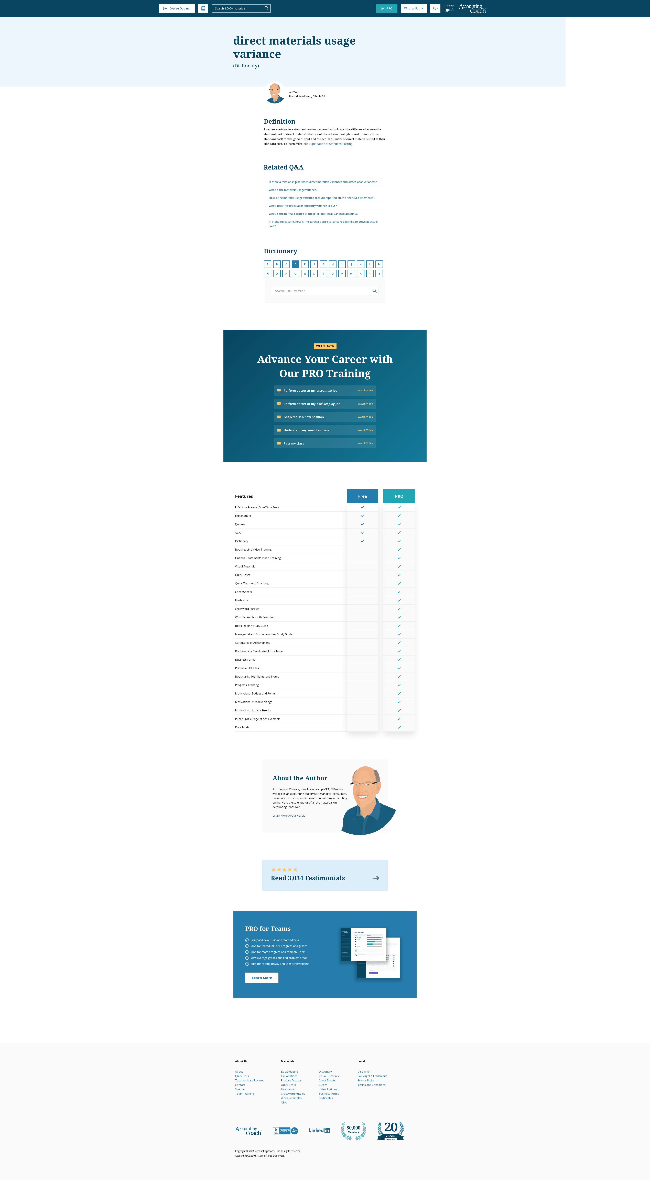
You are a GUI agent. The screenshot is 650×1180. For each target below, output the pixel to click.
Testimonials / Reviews (249, 1080)
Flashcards (287, 1089)
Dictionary (325, 1071)
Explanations (289, 1076)
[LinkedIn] (319, 1130)
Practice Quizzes (291, 1080)
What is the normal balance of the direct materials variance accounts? (313, 214)
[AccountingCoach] (473, 8)
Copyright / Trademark (372, 1076)
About (239, 1071)
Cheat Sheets (327, 1080)
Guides (323, 1085)
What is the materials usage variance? (293, 190)
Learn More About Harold (289, 815)
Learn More (262, 977)
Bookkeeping (289, 1071)
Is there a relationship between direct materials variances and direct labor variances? (323, 182)
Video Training (328, 1089)
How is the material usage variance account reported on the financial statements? (321, 198)
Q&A (284, 1102)
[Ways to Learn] (203, 8)
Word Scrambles (291, 1098)
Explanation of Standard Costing (330, 144)
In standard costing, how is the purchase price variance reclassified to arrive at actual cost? (323, 224)
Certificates (326, 1098)
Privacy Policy (366, 1080)
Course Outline (180, 8)
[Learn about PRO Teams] (370, 954)
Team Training (244, 1093)
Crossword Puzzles (293, 1093)
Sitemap (240, 1089)
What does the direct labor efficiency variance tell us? (303, 206)
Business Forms (329, 1093)
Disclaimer (364, 1071)
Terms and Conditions (372, 1085)
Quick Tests (288, 1085)
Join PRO (386, 8)
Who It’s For (412, 8)
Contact (240, 1085)
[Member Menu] (435, 8)
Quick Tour (242, 1076)
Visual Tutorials (329, 1076)
